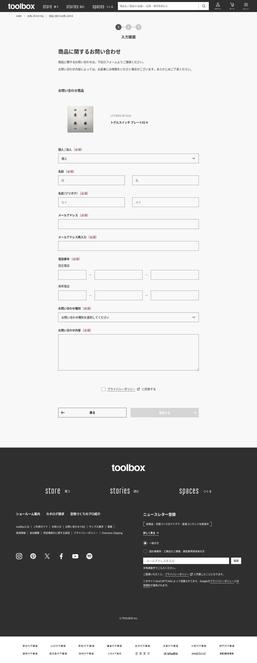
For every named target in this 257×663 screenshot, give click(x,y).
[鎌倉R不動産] (114, 646)
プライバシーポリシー (121, 389)
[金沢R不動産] (142, 646)
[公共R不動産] (114, 653)
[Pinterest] (33, 556)
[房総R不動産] (86, 646)
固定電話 (63, 265)
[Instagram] (19, 556)
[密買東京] (142, 653)
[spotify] (89, 556)
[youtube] (75, 556)
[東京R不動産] (30, 646)
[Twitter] (47, 556)
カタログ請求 (55, 514)
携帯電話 (63, 286)
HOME (19, 15)
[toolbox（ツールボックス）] (21, 6)
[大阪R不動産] (199, 646)
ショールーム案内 (28, 514)
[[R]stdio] (171, 653)
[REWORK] (227, 653)
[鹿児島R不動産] (58, 653)
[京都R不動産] (171, 646)
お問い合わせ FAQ (35, 15)
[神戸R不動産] (227, 646)
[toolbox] (128, 467)
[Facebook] (61, 556)
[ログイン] (218, 6)
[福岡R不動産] (30, 653)
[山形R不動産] (58, 646)
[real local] (199, 653)
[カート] (232, 6)
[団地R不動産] (86, 653)
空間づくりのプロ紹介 (85, 514)
